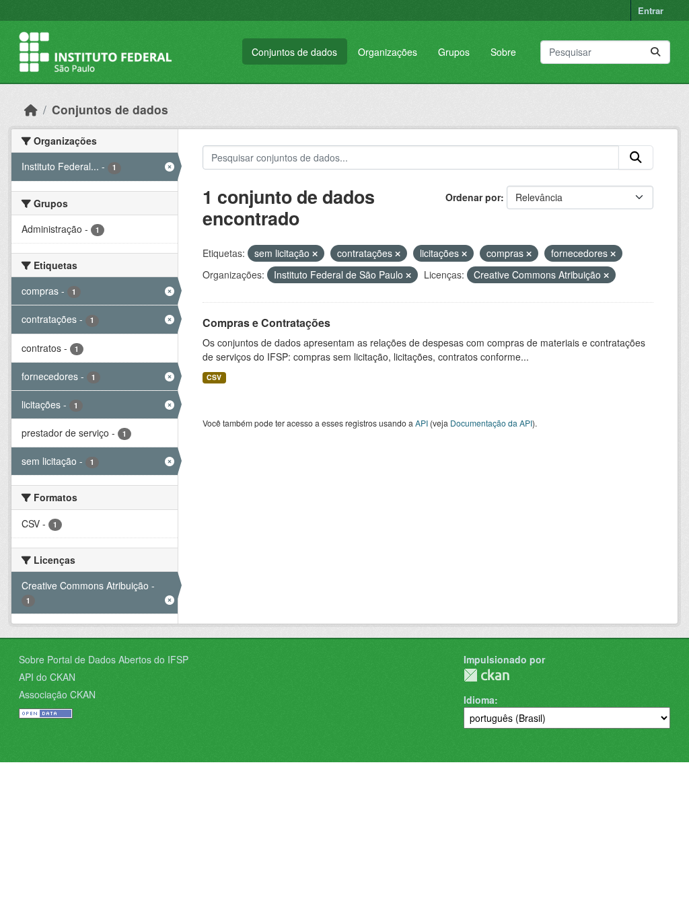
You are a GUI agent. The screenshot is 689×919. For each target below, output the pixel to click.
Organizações (387, 52)
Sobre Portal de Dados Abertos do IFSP (103, 659)
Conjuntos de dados (294, 52)
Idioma (479, 699)
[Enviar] (655, 52)
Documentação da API (491, 423)
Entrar (650, 10)
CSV (214, 377)
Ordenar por (473, 197)
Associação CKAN (57, 694)
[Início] (31, 109)
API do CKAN (47, 677)
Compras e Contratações (266, 322)
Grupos (454, 52)
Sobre (503, 52)
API (421, 423)
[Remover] (315, 253)
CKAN (486, 675)
